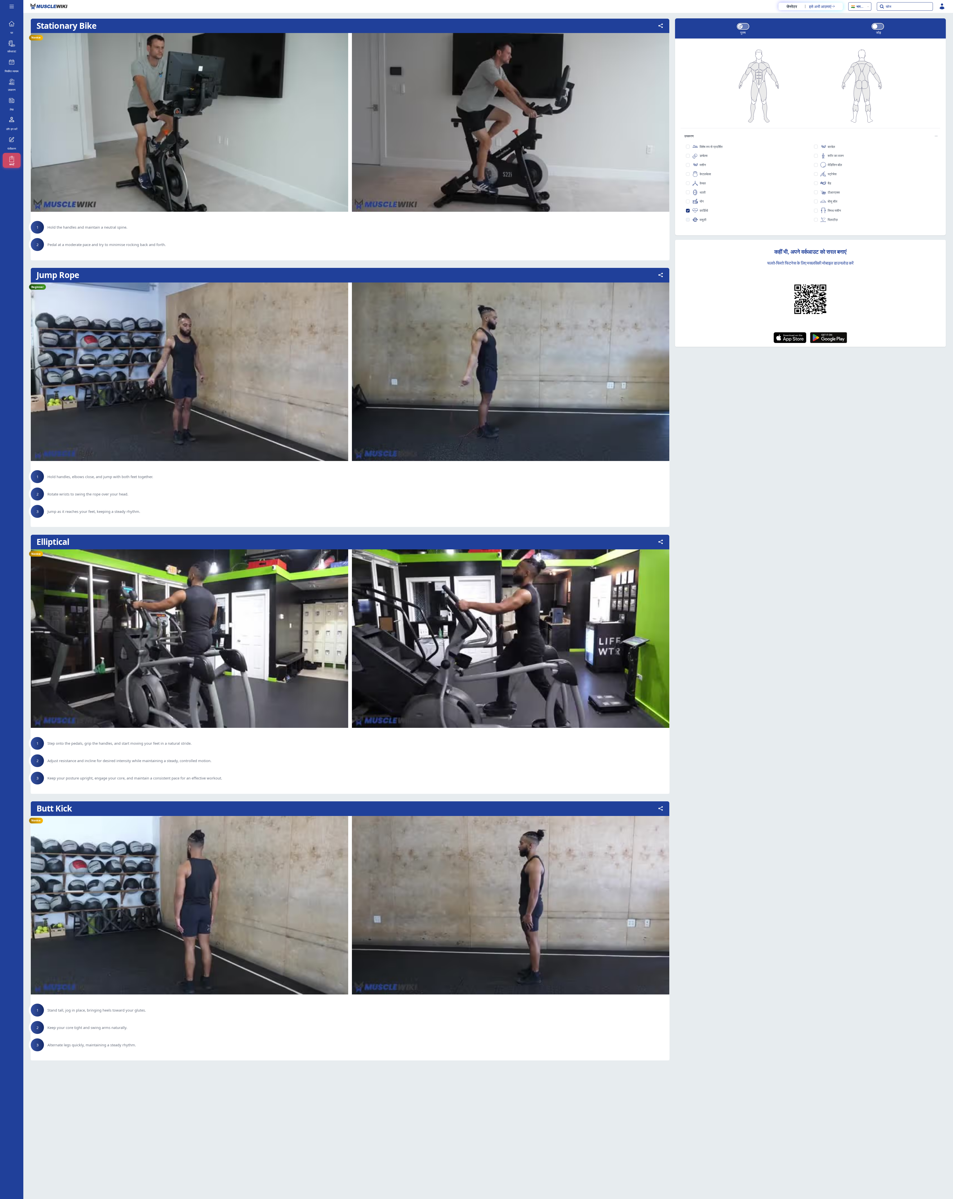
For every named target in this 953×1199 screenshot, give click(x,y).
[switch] (743, 26)
